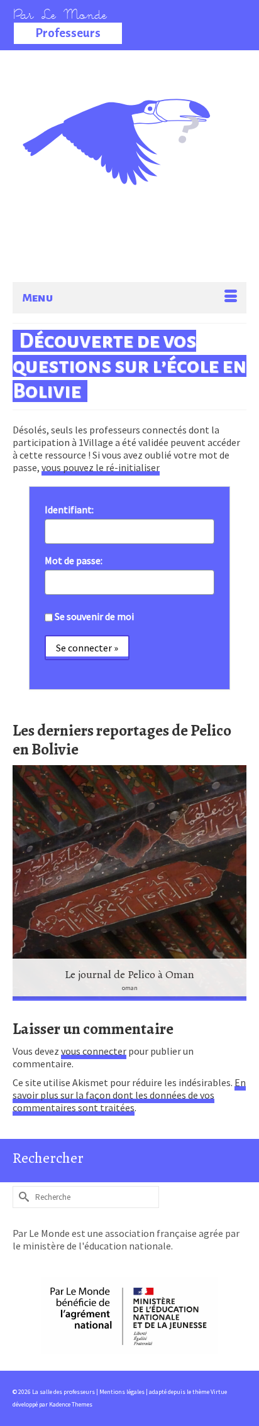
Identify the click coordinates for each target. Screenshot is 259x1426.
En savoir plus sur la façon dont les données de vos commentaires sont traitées (129, 1095)
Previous (24, 882)
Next (235, 882)
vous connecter (93, 1051)
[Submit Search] (22, 1197)
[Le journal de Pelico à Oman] (129, 883)
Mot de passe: (73, 560)
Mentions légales (122, 1392)
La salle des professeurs (123, 116)
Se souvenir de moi (94, 616)
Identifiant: (69, 509)
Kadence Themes (70, 1404)
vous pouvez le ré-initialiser (100, 467)
